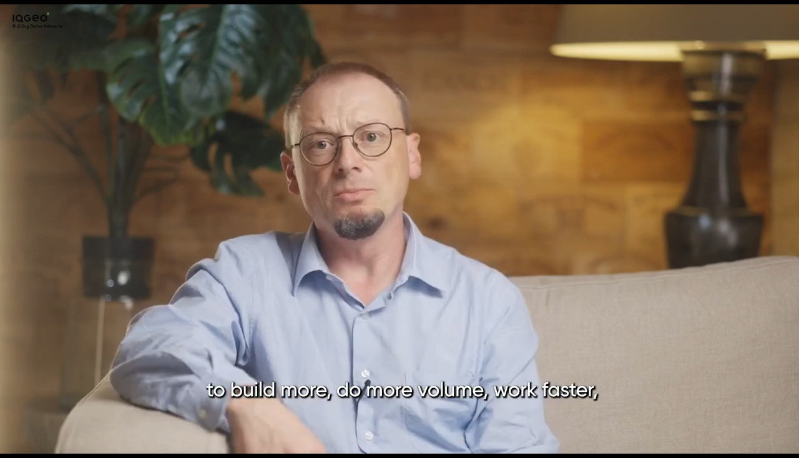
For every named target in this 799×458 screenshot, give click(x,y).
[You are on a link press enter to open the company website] (37, 20)
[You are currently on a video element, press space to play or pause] (399, 229)
